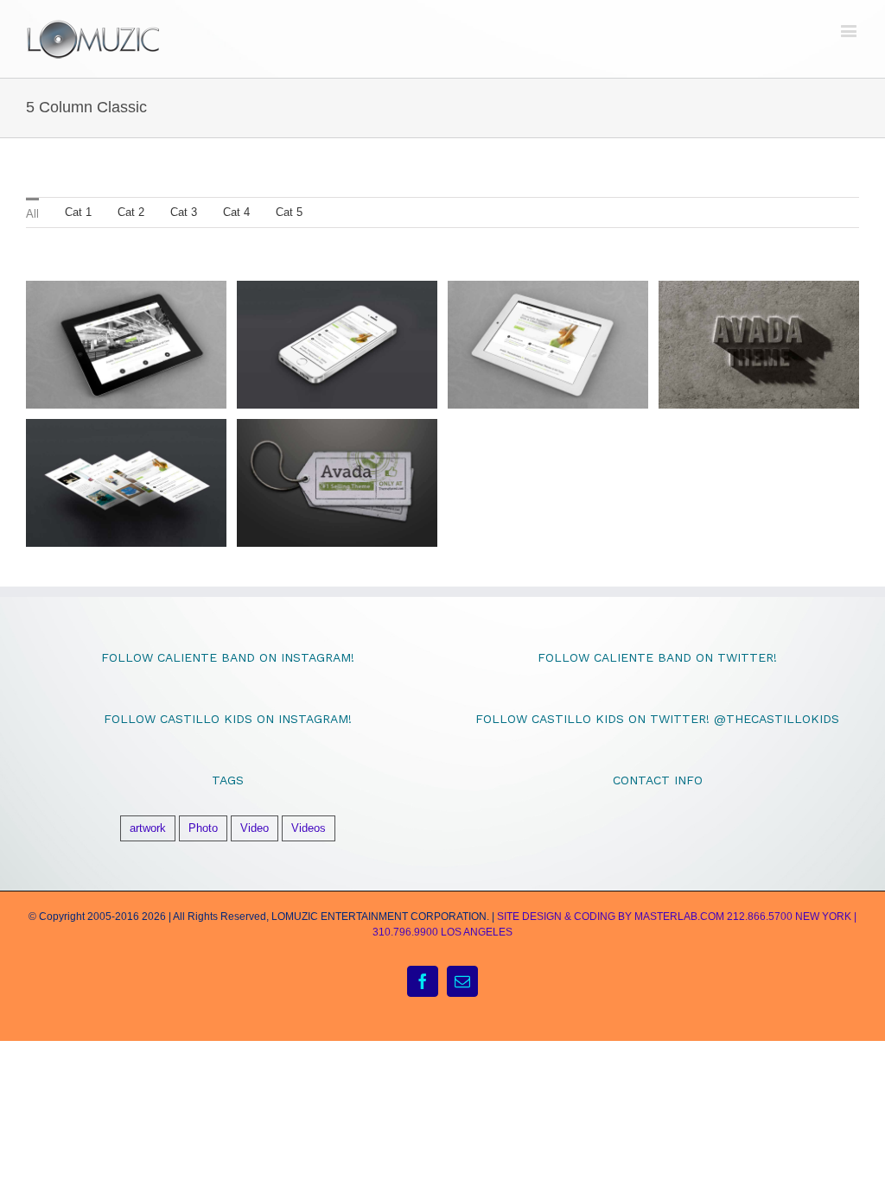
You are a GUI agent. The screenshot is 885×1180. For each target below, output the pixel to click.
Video (254, 828)
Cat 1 (78, 212)
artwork (148, 828)
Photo (203, 828)
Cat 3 (183, 212)
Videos (308, 828)
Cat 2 (131, 212)
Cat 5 (289, 212)
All (32, 213)
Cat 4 (236, 212)
